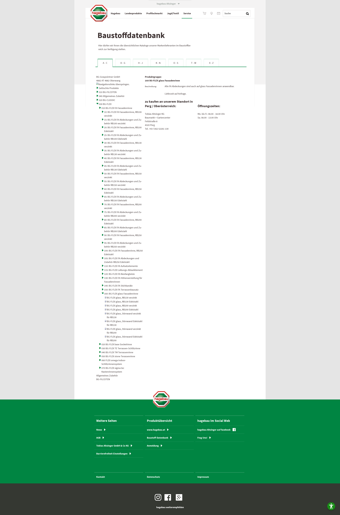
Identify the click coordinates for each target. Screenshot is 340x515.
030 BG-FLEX (105, 104)
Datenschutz (153, 476)
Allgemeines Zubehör (107, 375)
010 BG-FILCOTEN (108, 92)
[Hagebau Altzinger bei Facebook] (168, 499)
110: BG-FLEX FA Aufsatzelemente (121, 266)
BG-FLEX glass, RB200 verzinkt (122, 305)
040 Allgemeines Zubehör (111, 96)
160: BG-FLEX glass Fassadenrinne (121, 293)
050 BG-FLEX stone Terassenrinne (118, 356)
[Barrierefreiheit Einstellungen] (331, 506)
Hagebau (115, 13)
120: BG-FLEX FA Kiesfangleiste (119, 273)
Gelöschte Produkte (109, 88)
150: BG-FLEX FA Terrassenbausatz (121, 289)
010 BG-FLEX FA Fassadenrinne (116, 108)
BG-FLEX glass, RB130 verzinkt (122, 297)
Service (187, 13)
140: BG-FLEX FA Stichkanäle (118, 285)
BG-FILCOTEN (103, 379)
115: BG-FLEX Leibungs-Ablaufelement (123, 270)
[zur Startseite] (161, 399)
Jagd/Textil (173, 13)
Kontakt (100, 476)
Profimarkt (154, 13)
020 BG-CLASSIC (107, 100)
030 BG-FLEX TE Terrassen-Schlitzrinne (120, 348)
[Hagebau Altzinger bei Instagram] (159, 499)
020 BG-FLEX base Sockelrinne (116, 344)
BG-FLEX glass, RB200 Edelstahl (122, 309)
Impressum (203, 476)
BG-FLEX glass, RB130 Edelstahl (122, 301)
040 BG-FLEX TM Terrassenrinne (117, 352)
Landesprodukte (133, 13)
